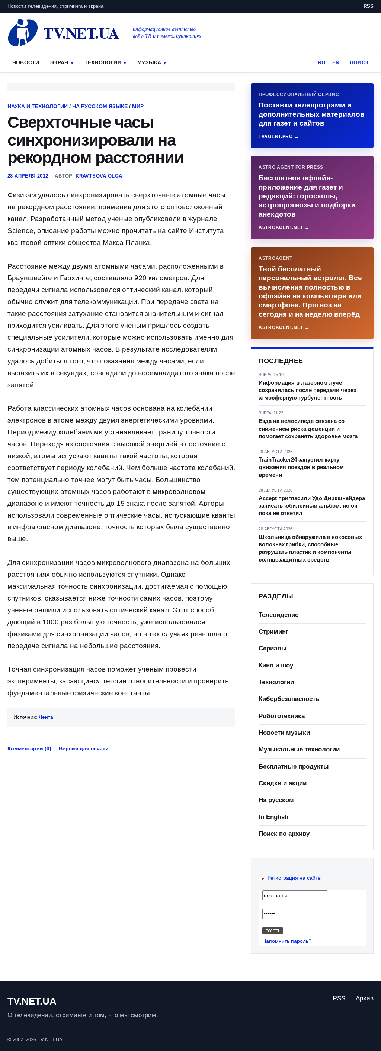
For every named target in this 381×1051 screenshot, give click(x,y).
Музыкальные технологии (299, 749)
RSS (369, 6)
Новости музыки (284, 732)
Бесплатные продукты (294, 766)
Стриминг (273, 631)
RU (321, 62)
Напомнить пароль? (286, 941)
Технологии (102, 62)
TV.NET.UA (32, 1001)
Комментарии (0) (29, 748)
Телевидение (278, 614)
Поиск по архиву (284, 833)
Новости (25, 62)
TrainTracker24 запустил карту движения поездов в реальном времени (301, 467)
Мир (138, 106)
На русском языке (100, 106)
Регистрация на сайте (294, 878)
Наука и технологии (37, 106)
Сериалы (273, 648)
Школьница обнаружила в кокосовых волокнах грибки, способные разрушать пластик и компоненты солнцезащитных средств (310, 548)
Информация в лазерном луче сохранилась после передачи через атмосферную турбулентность (307, 390)
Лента (46, 717)
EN (335, 62)
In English (273, 817)
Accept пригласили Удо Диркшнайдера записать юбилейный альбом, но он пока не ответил (312, 506)
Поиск (359, 62)
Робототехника (282, 715)
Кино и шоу (276, 665)
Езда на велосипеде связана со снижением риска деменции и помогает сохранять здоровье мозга (308, 428)
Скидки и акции (283, 783)
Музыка (149, 62)
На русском (276, 799)
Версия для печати (84, 748)
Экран (59, 62)
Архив (365, 998)
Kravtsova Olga (99, 176)
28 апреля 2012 (27, 176)
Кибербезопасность (289, 698)
